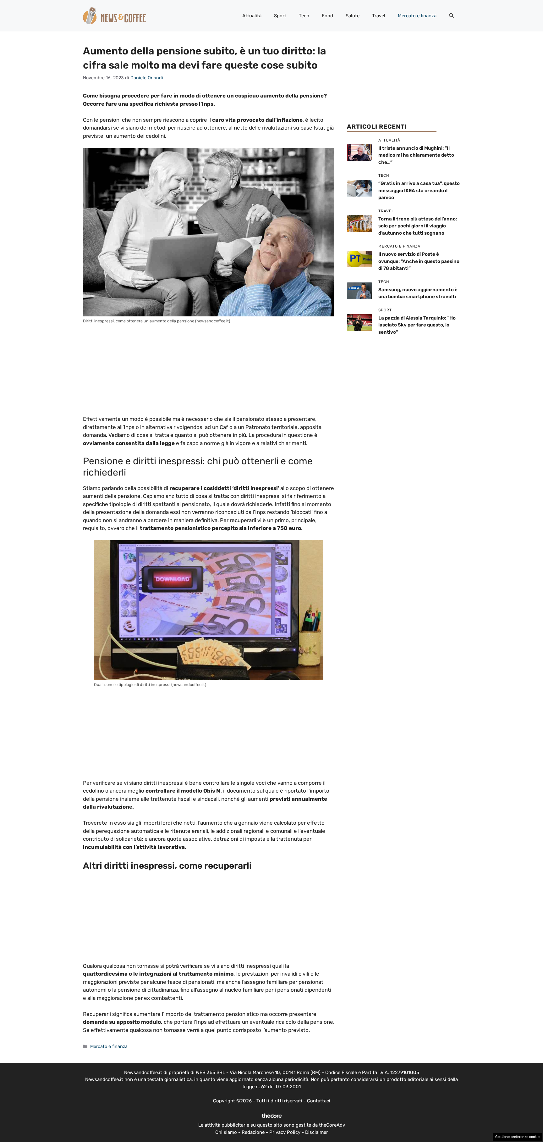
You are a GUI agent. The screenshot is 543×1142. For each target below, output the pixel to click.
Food (327, 16)
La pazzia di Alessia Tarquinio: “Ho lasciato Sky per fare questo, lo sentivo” (417, 325)
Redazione (253, 1132)
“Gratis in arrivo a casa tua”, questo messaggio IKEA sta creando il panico (419, 190)
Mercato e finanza (417, 16)
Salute (352, 16)
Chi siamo (226, 1132)
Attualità (251, 16)
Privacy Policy (284, 1132)
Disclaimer (316, 1132)
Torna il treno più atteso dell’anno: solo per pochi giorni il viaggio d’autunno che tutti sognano (417, 226)
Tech (304, 16)
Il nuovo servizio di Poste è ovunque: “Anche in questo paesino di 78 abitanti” (418, 261)
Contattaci (318, 1101)
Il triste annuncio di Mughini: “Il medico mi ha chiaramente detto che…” (416, 155)
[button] (451, 15)
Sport (280, 16)
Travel (378, 16)
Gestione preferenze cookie (517, 1137)
